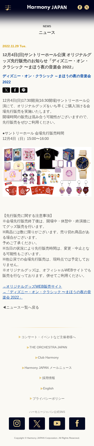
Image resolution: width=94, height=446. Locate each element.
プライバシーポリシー (49, 398)
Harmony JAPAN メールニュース (48, 367)
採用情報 (48, 378)
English (48, 388)
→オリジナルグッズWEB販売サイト (32, 286)
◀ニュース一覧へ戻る (21, 307)
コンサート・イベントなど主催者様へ (48, 337)
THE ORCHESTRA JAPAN (48, 347)
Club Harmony (48, 357)
